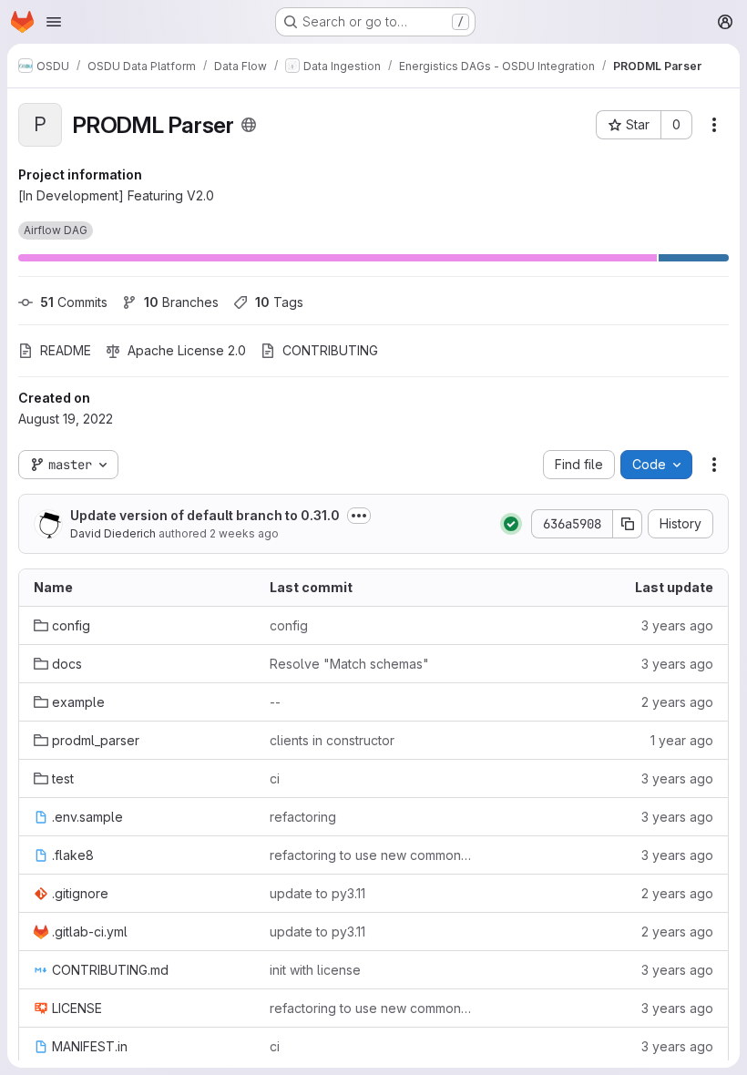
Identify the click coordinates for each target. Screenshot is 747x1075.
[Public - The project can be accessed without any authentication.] (248, 125)
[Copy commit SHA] (627, 523)
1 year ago (681, 740)
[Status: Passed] (511, 524)
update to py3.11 (317, 893)
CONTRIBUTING (330, 350)
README (65, 350)
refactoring (303, 816)
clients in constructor (332, 740)
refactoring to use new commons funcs (373, 855)
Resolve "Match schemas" (349, 663)
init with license (315, 970)
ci (275, 778)
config (289, 625)
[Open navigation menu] (53, 21)
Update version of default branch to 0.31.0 (205, 515)
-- (275, 702)
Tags (279, 302)
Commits (73, 302)
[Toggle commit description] (359, 515)
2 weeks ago (244, 533)
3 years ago (677, 625)
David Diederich (113, 533)
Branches (181, 302)
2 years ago (677, 702)
